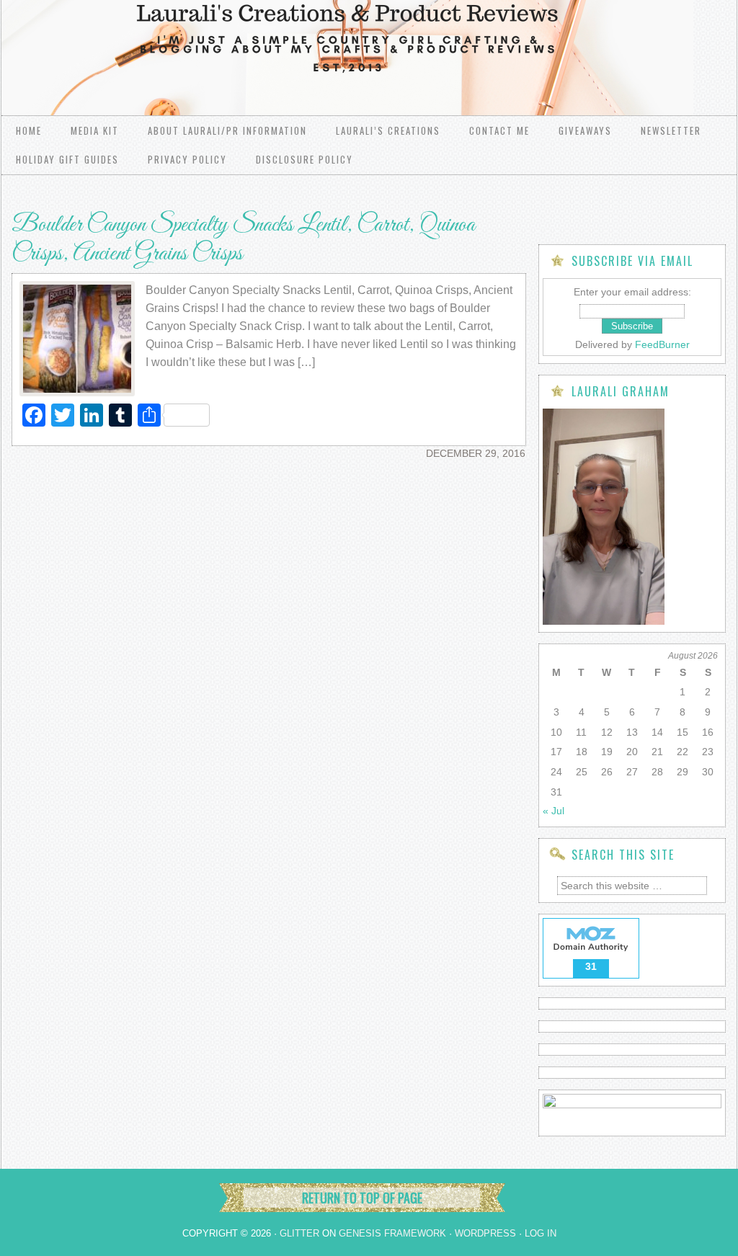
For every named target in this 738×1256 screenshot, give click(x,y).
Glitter (299, 1233)
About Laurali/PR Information (227, 130)
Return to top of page (362, 1197)
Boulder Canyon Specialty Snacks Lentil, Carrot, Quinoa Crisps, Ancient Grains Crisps (243, 240)
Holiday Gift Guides (67, 159)
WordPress (485, 1233)
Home (29, 130)
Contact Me (499, 130)
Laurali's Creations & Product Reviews (181, 43)
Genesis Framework (392, 1233)
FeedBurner (662, 344)
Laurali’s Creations (388, 130)
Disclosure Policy (304, 159)
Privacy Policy (187, 159)
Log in (540, 1233)
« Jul (553, 810)
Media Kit (95, 130)
